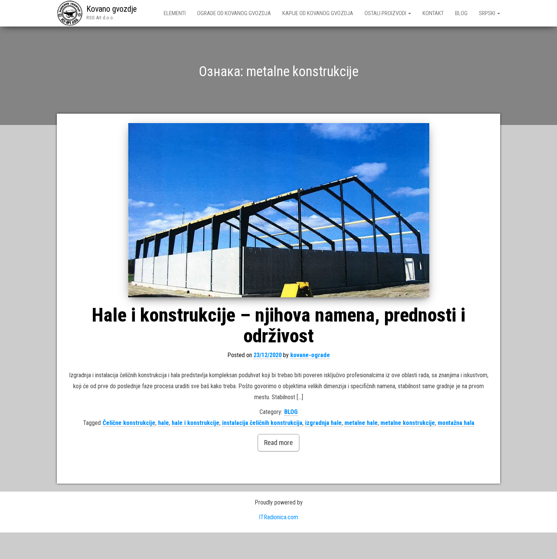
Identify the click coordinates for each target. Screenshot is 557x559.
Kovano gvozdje (111, 9)
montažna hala (456, 422)
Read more (278, 443)
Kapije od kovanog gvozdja (317, 13)
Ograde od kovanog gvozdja (234, 13)
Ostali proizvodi (386, 13)
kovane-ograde (310, 355)
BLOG (461, 13)
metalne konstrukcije (407, 422)
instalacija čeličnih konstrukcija (262, 422)
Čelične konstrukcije (129, 422)
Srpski (487, 13)
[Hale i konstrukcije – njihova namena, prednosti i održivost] (278, 210)
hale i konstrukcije (195, 422)
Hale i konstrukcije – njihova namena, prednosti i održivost (278, 325)
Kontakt (433, 13)
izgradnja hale (323, 422)
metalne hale (361, 422)
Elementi (175, 13)
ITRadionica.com (278, 517)
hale (163, 422)
